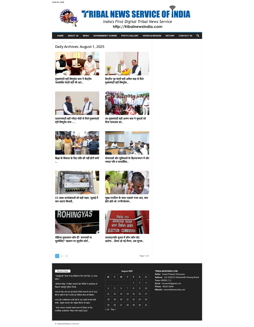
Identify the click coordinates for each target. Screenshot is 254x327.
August (70, 42)
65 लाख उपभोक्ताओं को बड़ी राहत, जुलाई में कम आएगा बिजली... (76, 199)
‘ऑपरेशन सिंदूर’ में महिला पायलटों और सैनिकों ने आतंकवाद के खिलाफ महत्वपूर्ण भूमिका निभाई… (76, 285)
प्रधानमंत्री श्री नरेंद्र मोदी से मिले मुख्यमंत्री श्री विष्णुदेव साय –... (77, 120)
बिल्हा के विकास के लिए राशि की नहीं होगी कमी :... (77, 160)
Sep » (113, 309)
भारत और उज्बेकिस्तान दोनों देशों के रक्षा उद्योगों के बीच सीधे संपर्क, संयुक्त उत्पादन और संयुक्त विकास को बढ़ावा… (75, 301)
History (170, 35)
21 (128, 299)
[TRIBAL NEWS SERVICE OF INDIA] (127, 18)
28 (128, 305)
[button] (197, 35)
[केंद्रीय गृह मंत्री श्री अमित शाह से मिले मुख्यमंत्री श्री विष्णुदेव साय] (127, 63)
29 (134, 305)
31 (146, 305)
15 (134, 294)
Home (60, 35)
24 (146, 299)
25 (108, 305)
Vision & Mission (152, 35)
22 (134, 299)
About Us (73, 35)
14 (128, 294)
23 (140, 299)
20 (121, 299)
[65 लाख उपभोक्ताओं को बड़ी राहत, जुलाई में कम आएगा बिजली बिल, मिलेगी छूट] (77, 182)
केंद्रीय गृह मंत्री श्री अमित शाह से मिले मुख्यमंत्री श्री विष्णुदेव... (124, 80)
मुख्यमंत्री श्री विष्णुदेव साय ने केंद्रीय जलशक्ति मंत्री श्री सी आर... (73, 80)
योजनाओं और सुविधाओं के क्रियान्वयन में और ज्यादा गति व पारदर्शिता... (127, 160)
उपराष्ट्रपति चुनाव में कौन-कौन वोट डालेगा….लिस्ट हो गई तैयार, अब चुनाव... (124, 239)
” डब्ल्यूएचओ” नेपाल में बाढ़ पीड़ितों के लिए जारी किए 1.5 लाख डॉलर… (76, 277)
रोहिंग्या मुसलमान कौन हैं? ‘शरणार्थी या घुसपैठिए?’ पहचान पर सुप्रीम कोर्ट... (73, 239)
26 (115, 305)
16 (140, 294)
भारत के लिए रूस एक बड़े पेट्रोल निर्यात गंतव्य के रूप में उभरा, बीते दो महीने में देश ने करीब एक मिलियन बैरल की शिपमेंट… (76, 293)
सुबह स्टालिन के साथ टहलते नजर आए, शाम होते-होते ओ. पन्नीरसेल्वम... (126, 199)
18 (108, 299)
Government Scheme (105, 35)
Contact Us (185, 35)
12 (115, 294)
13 (121, 294)
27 (121, 305)
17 (146, 294)
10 (146, 288)
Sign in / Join (58, 2)
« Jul (107, 309)
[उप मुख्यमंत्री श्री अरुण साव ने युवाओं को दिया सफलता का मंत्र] (127, 103)
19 (115, 299)
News (86, 35)
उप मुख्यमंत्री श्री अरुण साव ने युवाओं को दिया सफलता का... (125, 120)
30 (140, 305)
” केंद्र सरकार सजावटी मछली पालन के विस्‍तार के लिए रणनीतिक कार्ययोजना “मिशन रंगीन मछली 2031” (73, 309)
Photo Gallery (129, 35)
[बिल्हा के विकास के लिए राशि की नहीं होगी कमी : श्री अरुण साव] (77, 143)
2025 (63, 42)
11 (108, 294)
